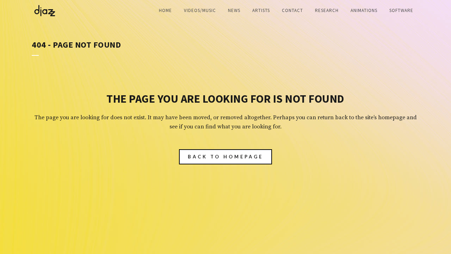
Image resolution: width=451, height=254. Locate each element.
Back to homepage (225, 156)
